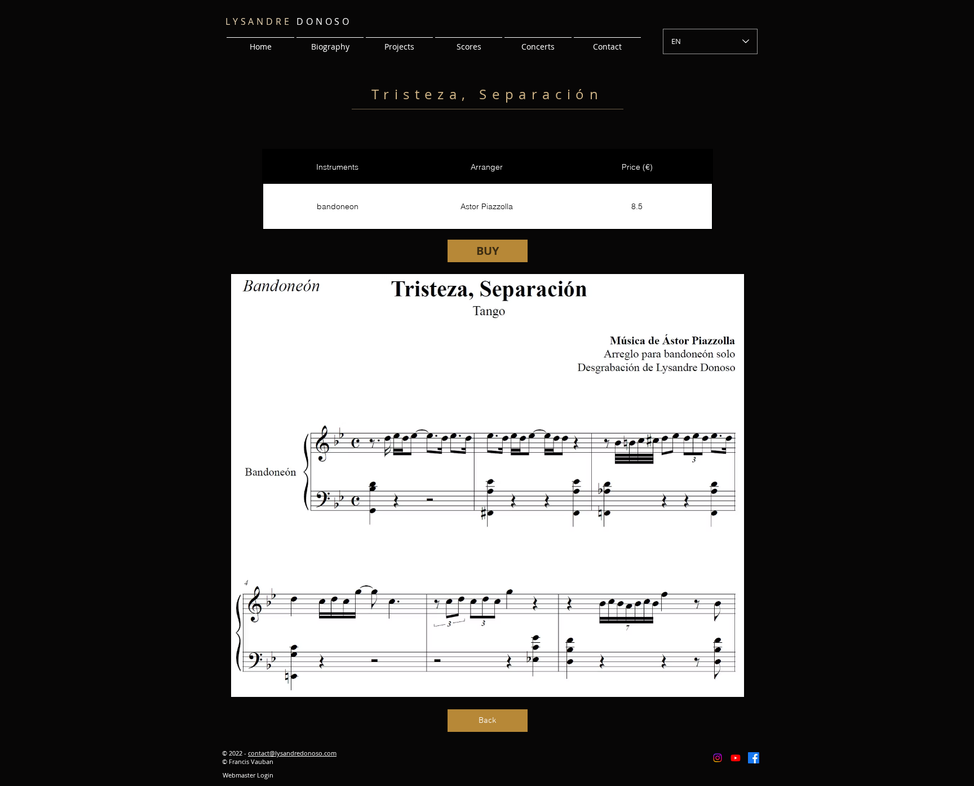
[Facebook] (753, 757)
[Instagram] (717, 757)
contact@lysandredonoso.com (292, 753)
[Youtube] (735, 757)
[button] (399, 41)
